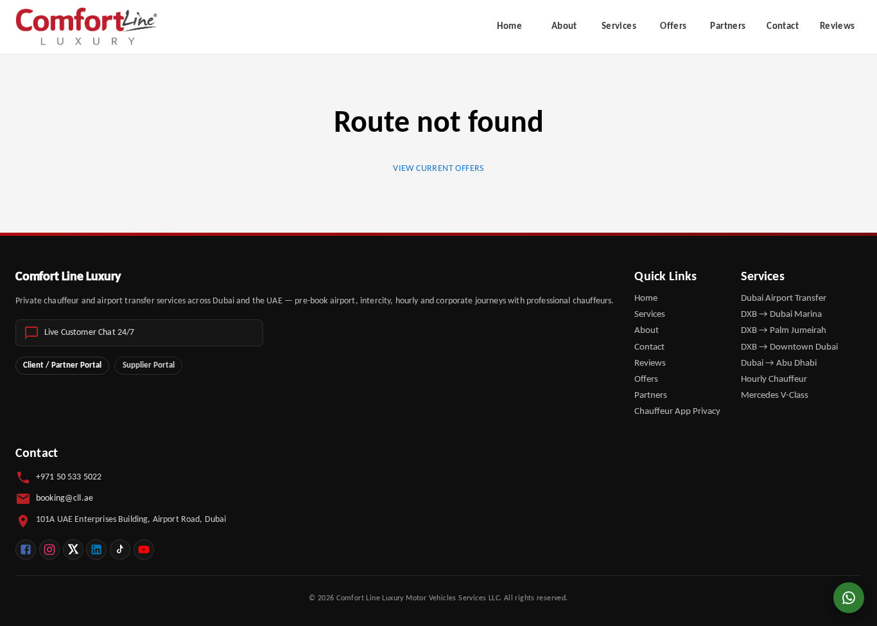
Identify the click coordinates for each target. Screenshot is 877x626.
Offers (673, 26)
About (564, 26)
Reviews (837, 26)
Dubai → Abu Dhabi (779, 363)
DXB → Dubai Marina (781, 314)
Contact (783, 26)
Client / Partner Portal (62, 366)
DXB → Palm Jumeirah (783, 330)
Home (509, 26)
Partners (727, 26)
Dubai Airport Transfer (783, 298)
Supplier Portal (149, 366)
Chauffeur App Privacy (677, 411)
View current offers (438, 169)
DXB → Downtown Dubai (789, 347)
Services (619, 26)
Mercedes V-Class (774, 395)
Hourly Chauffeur (774, 379)
